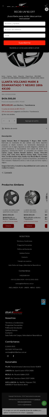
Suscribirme (24, 43)
